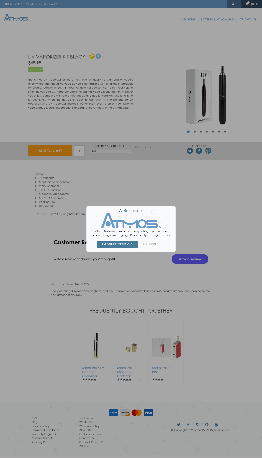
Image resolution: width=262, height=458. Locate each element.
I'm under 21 (151, 244)
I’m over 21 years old (117, 244)
